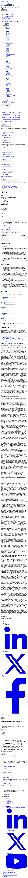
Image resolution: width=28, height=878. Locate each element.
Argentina (8, 28)
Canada (7, 37)
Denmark (8, 44)
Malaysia (8, 65)
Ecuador (8, 45)
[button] (5, 12)
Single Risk (8, 801)
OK (4, 240)
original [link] (9, 223)
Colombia (8, 40)
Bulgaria (8, 35)
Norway (8, 69)
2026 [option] (4, 734)
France (7, 49)
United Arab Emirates (10, 95)
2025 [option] (4, 733)
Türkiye (7, 92)
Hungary (8, 55)
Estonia (7, 46)
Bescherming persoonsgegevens (10, 875)
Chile (7, 38)
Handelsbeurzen (8, 226)
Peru (7, 71)
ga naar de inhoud (4, 1)
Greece (7, 51)
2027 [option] (4, 735)
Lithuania (8, 63)
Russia (7, 78)
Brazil (7, 34)
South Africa (8, 84)
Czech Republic (9, 43)
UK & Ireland (9, 94)
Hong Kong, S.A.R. (10, 54)
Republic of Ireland (10, 75)
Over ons (8, 806)
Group (7, 52)
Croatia (7, 42)
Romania (8, 77)
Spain (7, 86)
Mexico (7, 66)
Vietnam (8, 97)
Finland (7, 48)
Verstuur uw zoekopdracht (20, 182)
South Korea (8, 85)
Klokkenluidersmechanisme (9, 872)
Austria (7, 31)
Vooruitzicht (7, 227)
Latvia (7, 62)
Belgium (8, 33)
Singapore (8, 80)
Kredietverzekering (10, 798)
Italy (7, 60)
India (7, 56)
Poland (7, 73)
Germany (8, 50)
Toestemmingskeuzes (7, 876)
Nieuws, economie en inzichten (12, 804)
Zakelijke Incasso (9, 802)
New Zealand (9, 68)
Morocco (8, 67)
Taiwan (7, 90)
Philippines (8, 72)
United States (9, 96)
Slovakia (8, 82)
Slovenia (8, 83)
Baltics (7, 32)
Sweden (7, 88)
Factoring (8, 803)
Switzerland (8, 89)
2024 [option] (4, 732)
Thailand (8, 91)
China (7, 39)
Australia (8, 29)
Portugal (8, 74)
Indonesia (8, 57)
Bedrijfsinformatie (10, 800)
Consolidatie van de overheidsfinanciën (11, 338)
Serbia (7, 79)
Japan (7, 61)
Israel (7, 58)
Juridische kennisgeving (8, 873)
